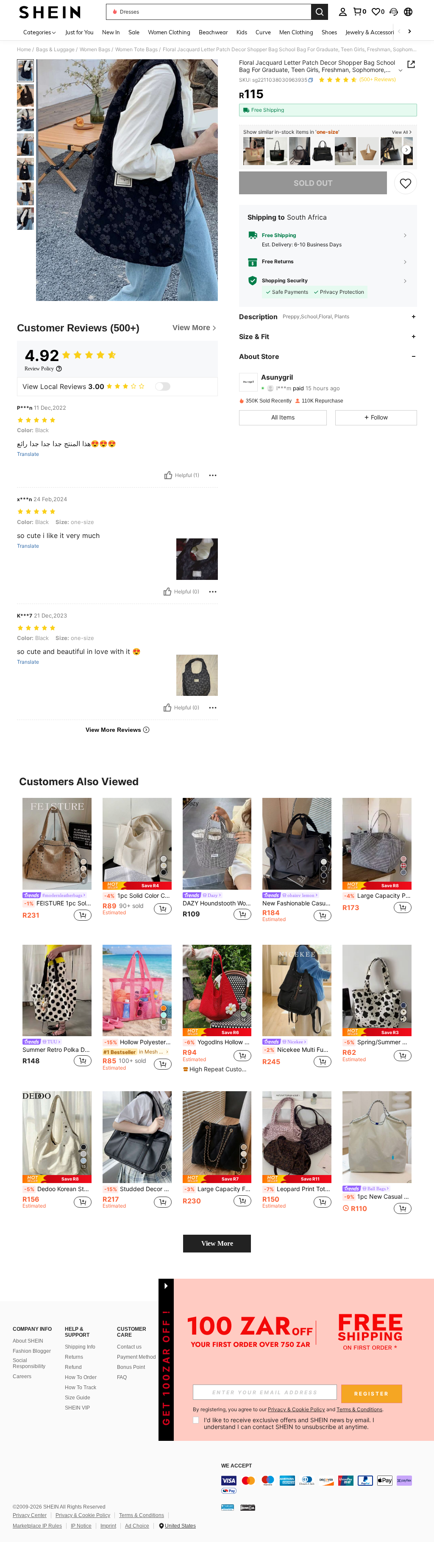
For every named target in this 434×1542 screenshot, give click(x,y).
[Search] (319, 12)
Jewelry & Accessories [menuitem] (372, 32)
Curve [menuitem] (263, 32)
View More (217, 1243)
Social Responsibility (29, 1363)
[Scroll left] (399, 32)
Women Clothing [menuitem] (169, 32)
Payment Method (136, 1357)
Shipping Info (80, 1347)
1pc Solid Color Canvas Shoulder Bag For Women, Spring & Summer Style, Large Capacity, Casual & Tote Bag (138, 895)
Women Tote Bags (136, 49)
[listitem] (253, 151)
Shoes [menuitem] (329, 32)
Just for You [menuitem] (79, 32)
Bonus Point (131, 1367)
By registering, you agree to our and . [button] (288, 1409)
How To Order (81, 1377)
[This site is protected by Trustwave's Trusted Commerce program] (227, 1507)
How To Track (80, 1387)
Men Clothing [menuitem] (296, 32)
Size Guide (77, 1398)
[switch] (162, 386)
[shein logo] (50, 12)
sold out (313, 183)
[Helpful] (168, 475)
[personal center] (343, 12)
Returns (74, 1357)
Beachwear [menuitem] (213, 32)
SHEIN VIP (77, 1408)
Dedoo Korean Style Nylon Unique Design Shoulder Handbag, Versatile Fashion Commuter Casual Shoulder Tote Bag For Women (58, 1189)
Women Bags (95, 49)
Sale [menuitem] (133, 32)
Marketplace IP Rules (37, 1526)
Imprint (108, 1526)
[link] (359, 11)
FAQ (122, 1377)
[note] (137, 886)
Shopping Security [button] (285, 281)
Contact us (129, 1347)
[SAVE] (405, 182)
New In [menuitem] (111, 32)
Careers (22, 1376)
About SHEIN (28, 1341)
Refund (73, 1367)
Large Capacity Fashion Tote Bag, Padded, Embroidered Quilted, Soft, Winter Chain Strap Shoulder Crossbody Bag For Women (218, 1189)
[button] (394, 12)
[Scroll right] (409, 32)
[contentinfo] (325, 1486)
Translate (28, 454)
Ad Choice (137, 1526)
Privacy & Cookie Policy (83, 1515)
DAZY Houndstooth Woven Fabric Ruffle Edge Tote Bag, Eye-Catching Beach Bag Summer (217, 903)
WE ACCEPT (236, 1466)
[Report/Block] (213, 475)
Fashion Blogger (32, 1351)
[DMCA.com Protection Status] (247, 1507)
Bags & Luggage (55, 49)
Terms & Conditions (141, 1515)
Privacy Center (30, 1515)
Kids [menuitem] (241, 32)
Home (24, 49)
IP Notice (81, 1526)
